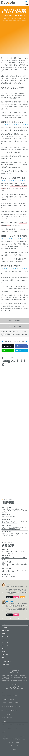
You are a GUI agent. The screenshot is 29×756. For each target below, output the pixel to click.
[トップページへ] (8, 4)
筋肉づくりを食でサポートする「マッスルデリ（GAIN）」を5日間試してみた (14, 528)
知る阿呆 (3, 695)
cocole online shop (20, 724)
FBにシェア (22, 346)
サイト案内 (4, 627)
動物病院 (3, 717)
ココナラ (3, 728)
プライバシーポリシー (14, 742)
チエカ (20, 706)
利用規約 (4, 633)
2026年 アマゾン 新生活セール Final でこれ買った (14, 558)
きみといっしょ (5, 643)
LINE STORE (10, 728)
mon (16, 706)
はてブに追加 (22, 351)
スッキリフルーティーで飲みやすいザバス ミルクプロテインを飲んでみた (14, 534)
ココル (5, 692)
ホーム (3, 624)
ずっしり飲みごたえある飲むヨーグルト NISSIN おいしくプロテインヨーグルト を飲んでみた (14, 510)
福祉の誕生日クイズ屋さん (7, 706)
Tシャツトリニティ (20, 728)
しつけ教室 (9, 717)
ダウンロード (5, 654)
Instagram (16, 597)
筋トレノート (5, 646)
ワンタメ (6, 714)
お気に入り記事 (5, 630)
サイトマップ (14, 746)
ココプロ (9, 695)
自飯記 (3, 648)
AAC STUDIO (14, 710)
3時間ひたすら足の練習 (8, 517)
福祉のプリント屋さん (14, 702)
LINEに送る (9, 351)
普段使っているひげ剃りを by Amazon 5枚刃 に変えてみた (14, 564)
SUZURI (11, 724)
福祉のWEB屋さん (8, 699)
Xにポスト (9, 346)
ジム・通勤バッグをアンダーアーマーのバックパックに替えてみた (14, 552)
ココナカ (15, 695)
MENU (26, 4)
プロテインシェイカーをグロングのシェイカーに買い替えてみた (14, 571)
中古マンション (5, 664)
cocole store (4, 724)
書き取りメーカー (5, 710)
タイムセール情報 (6, 661)
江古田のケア (4, 702)
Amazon (23, 597)
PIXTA (3, 732)
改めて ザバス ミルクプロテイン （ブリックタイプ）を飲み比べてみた (14, 522)
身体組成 (4, 651)
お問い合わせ (5, 636)
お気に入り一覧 (20, 331)
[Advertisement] (14, 36)
